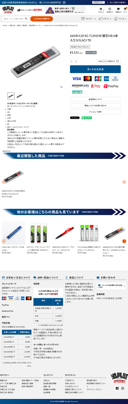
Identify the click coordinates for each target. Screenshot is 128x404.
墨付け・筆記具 (22, 25)
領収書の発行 (92, 380)
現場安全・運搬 (27, 383)
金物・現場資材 (27, 386)
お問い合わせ (70, 383)
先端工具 (3, 386)
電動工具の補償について (74, 392)
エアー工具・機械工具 (8, 383)
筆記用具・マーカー (35, 25)
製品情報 (10, 129)
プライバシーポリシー (95, 389)
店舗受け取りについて (73, 389)
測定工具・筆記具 (6, 392)
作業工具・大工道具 (7, 389)
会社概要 (46, 392)
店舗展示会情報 (49, 389)
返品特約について (95, 99)
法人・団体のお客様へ (118, 2)
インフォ (121, 19)
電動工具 (3, 380)
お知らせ (46, 380)
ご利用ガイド (69, 380)
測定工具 (12, 25)
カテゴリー (90, 19)
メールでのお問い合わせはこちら (110, 286)
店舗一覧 (46, 386)
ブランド (106, 19)
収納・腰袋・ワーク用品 (30, 380)
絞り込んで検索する (41, 19)
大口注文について (71, 386)
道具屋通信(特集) (49, 383)
